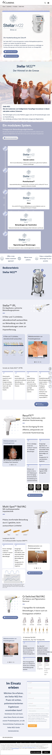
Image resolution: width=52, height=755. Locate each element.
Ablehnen (46, 752)
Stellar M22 (21, 6)
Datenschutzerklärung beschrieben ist (29, 747)
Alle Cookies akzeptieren (36, 752)
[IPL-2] (50, 373)
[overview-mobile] (50, 368)
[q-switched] (50, 386)
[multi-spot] (50, 381)
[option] (37, 350)
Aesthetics (9, 6)
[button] (45, 3)
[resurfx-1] (50, 377)
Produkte (15, 6)
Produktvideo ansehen (11, 51)
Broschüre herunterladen (12, 56)
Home (4, 6)
